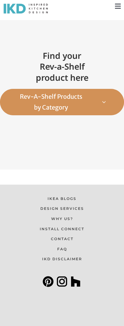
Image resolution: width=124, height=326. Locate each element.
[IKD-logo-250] (25, 5)
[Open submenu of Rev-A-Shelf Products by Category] (113, 102)
